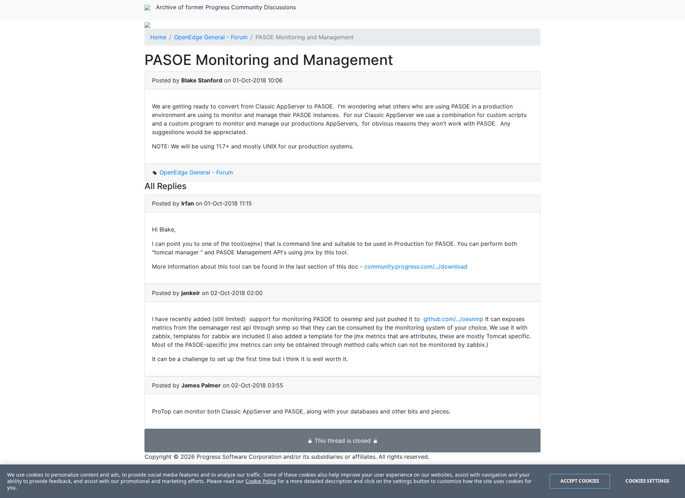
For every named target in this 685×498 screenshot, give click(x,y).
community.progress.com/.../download (415, 266)
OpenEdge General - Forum (211, 37)
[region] (342, 481)
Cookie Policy (260, 481)
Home (158, 37)
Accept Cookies (579, 481)
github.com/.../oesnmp (453, 318)
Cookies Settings (647, 481)
